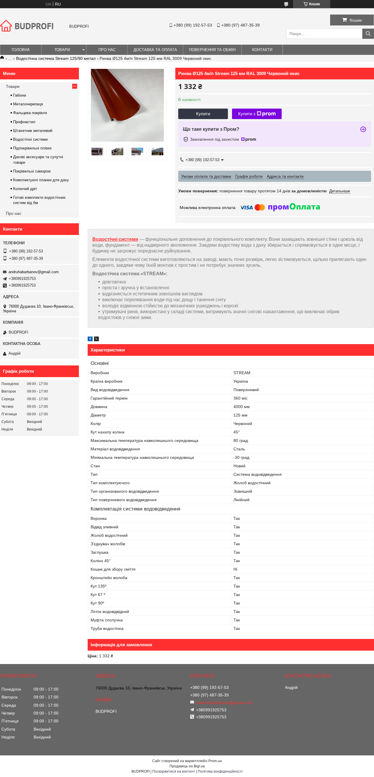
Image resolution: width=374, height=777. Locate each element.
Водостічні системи (115, 239)
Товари (62, 50)
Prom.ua (215, 761)
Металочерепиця (28, 104)
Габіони (19, 95)
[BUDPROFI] (28, 36)
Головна (21, 50)
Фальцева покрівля (30, 113)
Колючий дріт (25, 189)
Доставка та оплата (155, 50)
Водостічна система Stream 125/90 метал (56, 58)
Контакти (262, 50)
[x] (96, 339)
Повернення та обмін (212, 50)
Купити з (246, 113)
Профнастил (24, 122)
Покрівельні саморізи (32, 171)
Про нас (107, 50)
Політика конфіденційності (220, 771)
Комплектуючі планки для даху (41, 180)
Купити (203, 113)
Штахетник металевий (32, 130)
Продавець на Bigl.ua (187, 766)
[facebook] (90, 339)
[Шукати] (368, 34)
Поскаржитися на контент (173, 771)
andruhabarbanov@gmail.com (33, 272)
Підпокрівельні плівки (32, 148)
